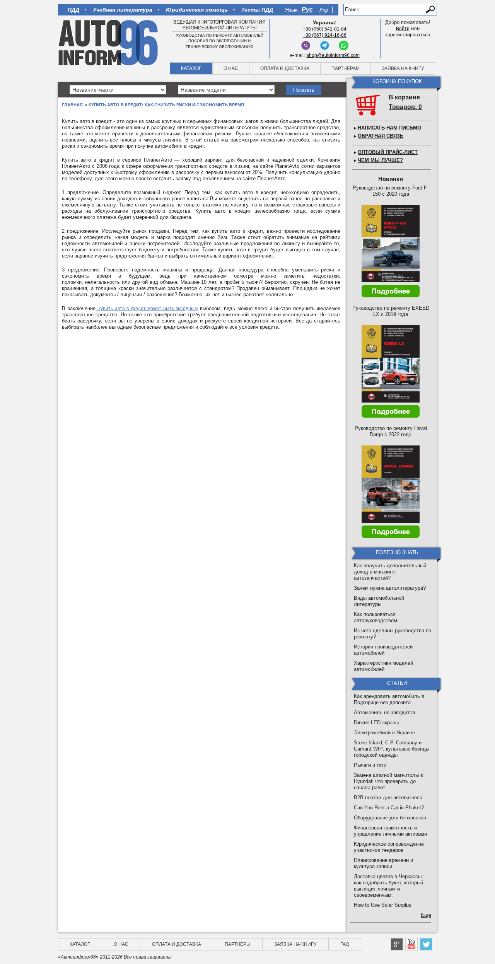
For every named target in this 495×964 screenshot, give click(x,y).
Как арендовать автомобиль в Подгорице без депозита (389, 699)
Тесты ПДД (257, 10)
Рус (307, 9)
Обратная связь (380, 136)
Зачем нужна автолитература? (390, 588)
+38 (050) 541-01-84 (324, 29)
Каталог (191, 68)
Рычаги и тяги (370, 765)
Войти (403, 28)
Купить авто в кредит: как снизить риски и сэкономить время (166, 104)
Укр (323, 10)
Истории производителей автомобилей (383, 650)
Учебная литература (122, 10)
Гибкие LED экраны (376, 722)
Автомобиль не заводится (384, 712)
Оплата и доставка (284, 68)
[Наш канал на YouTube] (411, 944)
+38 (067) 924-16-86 (324, 35)
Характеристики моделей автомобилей (383, 666)
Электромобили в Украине (384, 732)
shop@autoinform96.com (333, 55)
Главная (72, 104)
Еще (426, 915)
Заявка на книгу (403, 68)
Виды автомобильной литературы (379, 601)
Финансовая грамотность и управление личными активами (390, 831)
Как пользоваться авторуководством (375, 617)
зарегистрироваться (407, 35)
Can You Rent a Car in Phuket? (389, 807)
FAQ (344, 944)
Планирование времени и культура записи (383, 863)
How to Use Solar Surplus (382, 905)
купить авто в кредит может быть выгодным (147, 308)
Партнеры (238, 944)
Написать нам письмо (389, 128)
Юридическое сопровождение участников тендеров (389, 847)
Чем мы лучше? (380, 160)
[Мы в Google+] (397, 944)
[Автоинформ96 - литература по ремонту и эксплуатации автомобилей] (109, 42)
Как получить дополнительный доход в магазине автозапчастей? (390, 572)
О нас (231, 68)
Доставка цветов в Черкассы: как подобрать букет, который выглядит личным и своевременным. (388, 886)
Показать (303, 90)
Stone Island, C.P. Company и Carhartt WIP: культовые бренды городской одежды (391, 749)
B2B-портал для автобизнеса (388, 797)
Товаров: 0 (405, 107)
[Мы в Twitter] (426, 944)
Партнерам (345, 68)
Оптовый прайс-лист (388, 152)
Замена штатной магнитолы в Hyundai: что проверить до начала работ (388, 781)
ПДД (73, 10)
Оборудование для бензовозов (390, 818)
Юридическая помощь (197, 10)
